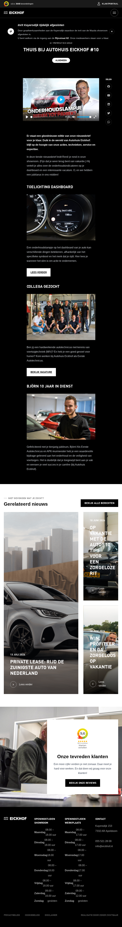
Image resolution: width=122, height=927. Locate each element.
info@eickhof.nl (104, 846)
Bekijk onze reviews (82, 783)
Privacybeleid (12, 915)
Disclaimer (51, 915)
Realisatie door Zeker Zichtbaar (99, 915)
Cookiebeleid (32, 915)
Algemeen (61, 60)
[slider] (47, 116)
